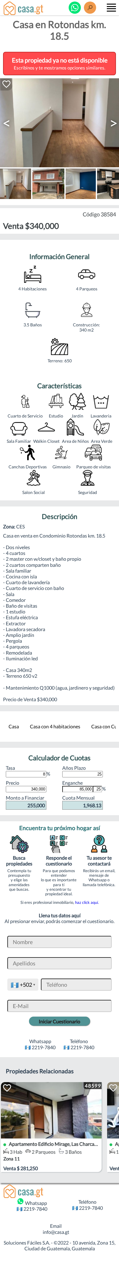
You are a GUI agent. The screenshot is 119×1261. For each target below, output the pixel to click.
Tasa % (28, 770)
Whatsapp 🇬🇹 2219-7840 (31, 1206)
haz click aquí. (87, 902)
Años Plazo (74, 768)
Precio (12, 783)
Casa (14, 726)
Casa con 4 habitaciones (55, 726)
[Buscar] (90, 8)
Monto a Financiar (25, 801)
